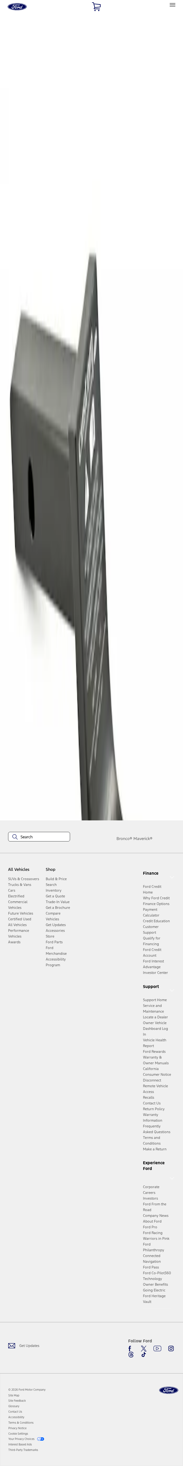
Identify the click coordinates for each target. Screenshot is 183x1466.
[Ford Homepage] (168, 1390)
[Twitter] (144, 1348)
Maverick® (142, 838)
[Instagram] (171, 1348)
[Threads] (131, 1354)
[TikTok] (144, 1354)
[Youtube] (157, 1348)
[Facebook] (131, 1348)
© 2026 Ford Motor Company (27, 1389)
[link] (13, 1395)
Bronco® (124, 838)
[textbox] (39, 837)
